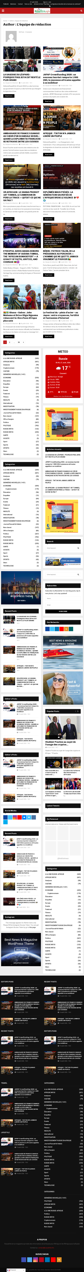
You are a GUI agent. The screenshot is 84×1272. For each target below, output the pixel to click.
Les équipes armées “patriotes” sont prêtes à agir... (53, 794)
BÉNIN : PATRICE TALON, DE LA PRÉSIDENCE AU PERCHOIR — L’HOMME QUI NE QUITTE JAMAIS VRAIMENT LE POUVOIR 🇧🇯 (60, 255)
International (7, 403)
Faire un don (28, 4)
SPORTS (6, 448)
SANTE (5, 435)
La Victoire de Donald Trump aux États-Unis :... (72, 794)
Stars (5, 451)
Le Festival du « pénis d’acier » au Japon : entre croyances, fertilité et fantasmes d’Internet (61, 315)
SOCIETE (6, 438)
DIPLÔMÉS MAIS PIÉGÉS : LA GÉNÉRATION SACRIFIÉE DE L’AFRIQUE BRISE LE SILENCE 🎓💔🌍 (61, 196)
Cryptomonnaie (8, 368)
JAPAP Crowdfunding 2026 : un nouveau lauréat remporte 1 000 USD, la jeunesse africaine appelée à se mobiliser (61, 78)
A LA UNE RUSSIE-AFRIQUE (12, 358)
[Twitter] (37, 6)
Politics (6, 422)
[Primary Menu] (3, 11)
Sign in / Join (47, 2)
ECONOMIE (21, 166)
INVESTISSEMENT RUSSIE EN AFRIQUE (16, 409)
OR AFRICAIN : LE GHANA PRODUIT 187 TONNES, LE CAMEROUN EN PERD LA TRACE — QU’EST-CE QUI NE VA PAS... (27, 682)
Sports (5, 445)
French (13, 1270)
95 (19, 342)
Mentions (13, 4)
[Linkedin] (45, 6)
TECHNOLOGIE (8, 454)
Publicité (6, 4)
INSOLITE (6, 400)
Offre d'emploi (8, 419)
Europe (5, 387)
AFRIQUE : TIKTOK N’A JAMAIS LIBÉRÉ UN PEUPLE (59, 134)
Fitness (6, 397)
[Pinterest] (42, 6)
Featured (6, 394)
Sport (5, 441)
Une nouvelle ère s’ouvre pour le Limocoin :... (52, 772)
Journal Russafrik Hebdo (12, 413)
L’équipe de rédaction (21, 21)
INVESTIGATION (8, 406)
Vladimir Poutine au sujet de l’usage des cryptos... (60, 743)
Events (13, 224)
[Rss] (50, 6)
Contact (20, 4)
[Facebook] (34, 6)
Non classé (7, 416)
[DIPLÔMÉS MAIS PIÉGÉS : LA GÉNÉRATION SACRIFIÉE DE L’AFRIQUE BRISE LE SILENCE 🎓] (9, 902)
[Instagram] (39, 6)
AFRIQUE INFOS (8, 362)
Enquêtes (6, 384)
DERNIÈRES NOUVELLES (17, 48)
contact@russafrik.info (46, 1248)
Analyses (47, 107)
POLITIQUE (7, 425)
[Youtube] (47, 6)
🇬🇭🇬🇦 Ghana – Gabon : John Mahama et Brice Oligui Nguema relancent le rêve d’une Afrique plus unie (20, 316)
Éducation (6, 381)
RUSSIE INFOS (8, 429)
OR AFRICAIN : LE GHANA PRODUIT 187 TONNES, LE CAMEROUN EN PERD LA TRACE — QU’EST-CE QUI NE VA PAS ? (22, 196)
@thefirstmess (63, 858)
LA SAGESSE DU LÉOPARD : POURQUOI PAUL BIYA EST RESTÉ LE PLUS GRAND (21, 77)
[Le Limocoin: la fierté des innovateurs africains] (72, 762)
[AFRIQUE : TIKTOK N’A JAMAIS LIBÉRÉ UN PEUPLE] (9, 669)
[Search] (78, 548)
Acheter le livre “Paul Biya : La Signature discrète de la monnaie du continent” (57, 4)
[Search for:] (63, 548)
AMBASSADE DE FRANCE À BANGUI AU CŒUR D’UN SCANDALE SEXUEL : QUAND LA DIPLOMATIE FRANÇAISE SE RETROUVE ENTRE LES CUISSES (22, 137)
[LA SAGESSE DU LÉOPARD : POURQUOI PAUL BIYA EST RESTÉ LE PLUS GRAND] (9, 619)
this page (32, 927)
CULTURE (7, 48)
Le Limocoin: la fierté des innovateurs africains (72, 772)
